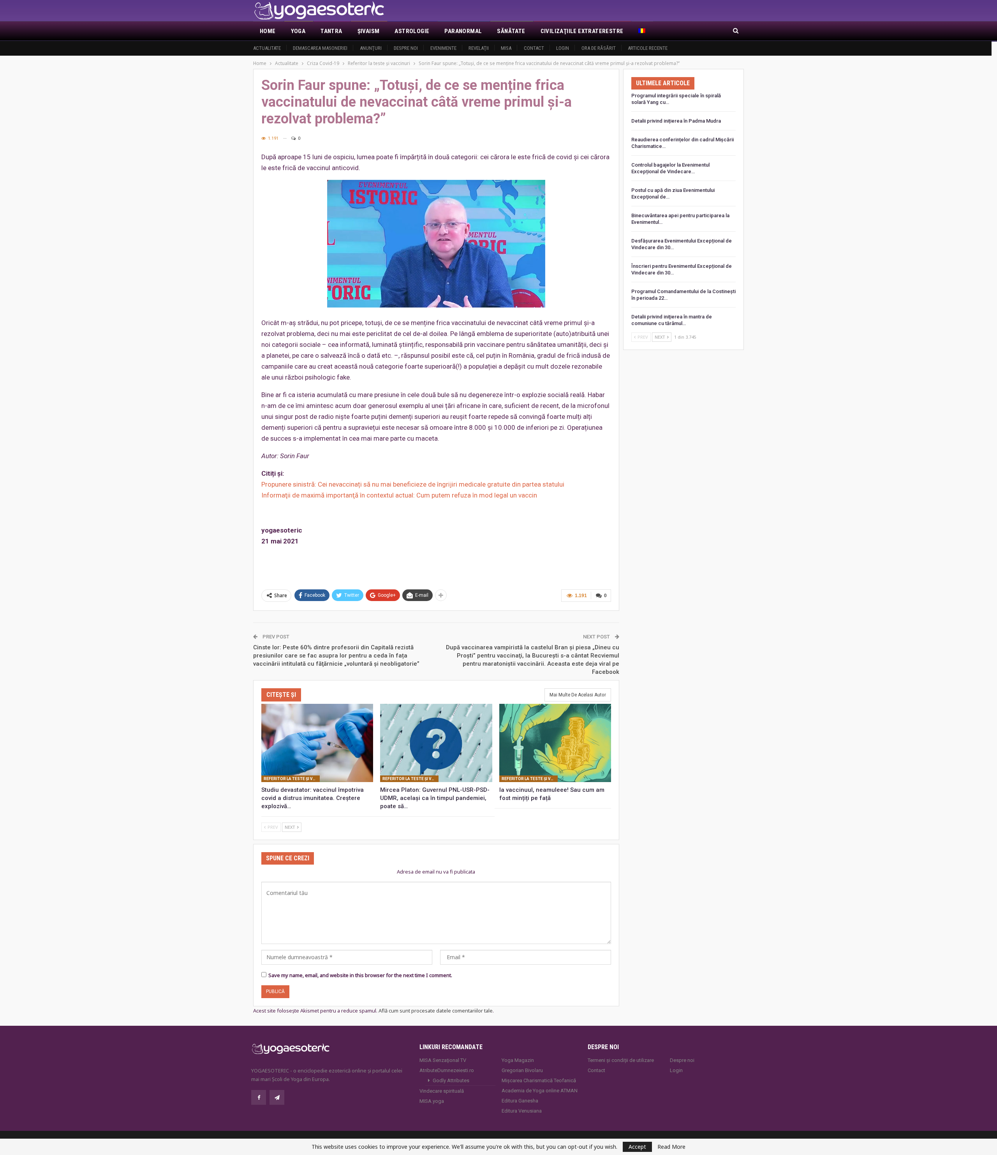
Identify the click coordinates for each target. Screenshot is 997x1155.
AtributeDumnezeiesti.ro (446, 1070)
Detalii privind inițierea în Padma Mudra (676, 121)
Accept (637, 1146)
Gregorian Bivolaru (522, 1070)
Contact (534, 48)
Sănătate (511, 31)
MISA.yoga (431, 1101)
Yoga (298, 31)
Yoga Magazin (518, 1060)
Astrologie (412, 31)
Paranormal (463, 31)
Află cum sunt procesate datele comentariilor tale (436, 1010)
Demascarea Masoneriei (320, 48)
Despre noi (406, 48)
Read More (671, 1147)
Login (562, 48)
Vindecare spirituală (441, 1091)
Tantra (331, 31)
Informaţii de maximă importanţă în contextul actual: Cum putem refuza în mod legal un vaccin (399, 495)
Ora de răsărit (598, 48)
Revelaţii (479, 48)
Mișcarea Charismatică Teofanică (539, 1080)
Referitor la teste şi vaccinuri (292, 779)
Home (268, 31)
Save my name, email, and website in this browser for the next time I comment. (360, 975)
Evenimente (443, 48)
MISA (506, 48)
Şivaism (369, 31)
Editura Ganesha (520, 1101)
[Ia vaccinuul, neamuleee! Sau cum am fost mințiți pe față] (555, 743)
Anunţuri (371, 48)
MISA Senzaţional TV (442, 1060)
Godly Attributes (451, 1080)
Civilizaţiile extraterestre (582, 31)
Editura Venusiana (522, 1111)
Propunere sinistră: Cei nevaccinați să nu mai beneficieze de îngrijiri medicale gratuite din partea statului (412, 484)
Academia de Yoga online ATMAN (540, 1090)
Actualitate (267, 48)
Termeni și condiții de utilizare (621, 1060)
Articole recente (648, 48)
